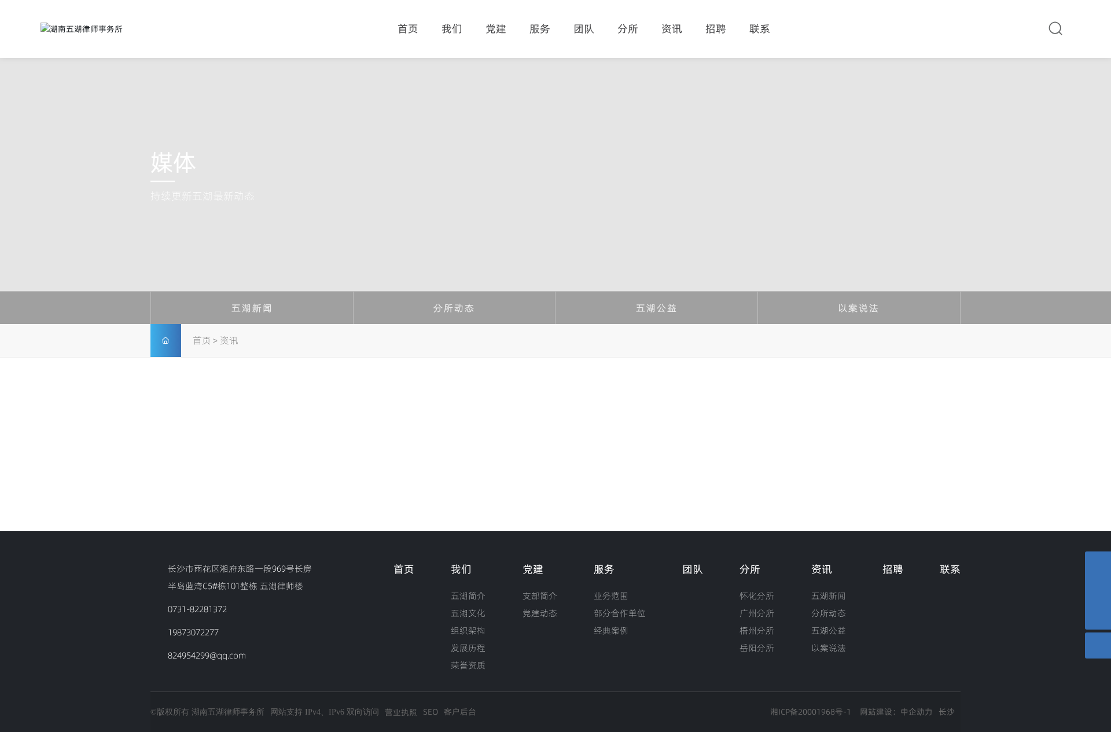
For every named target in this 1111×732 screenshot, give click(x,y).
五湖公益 (657, 307)
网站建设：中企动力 (896, 712)
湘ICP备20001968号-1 (810, 712)
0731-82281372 (197, 609)
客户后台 (460, 712)
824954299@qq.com (207, 655)
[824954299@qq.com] (1098, 590)
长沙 (947, 712)
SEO (430, 712)
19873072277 (193, 632)
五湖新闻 (252, 307)
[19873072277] (1098, 564)
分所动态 (454, 307)
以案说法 (859, 307)
